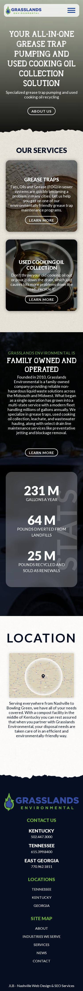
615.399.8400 (41, 852)
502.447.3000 (41, 837)
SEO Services (64, 985)
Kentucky (41, 897)
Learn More (41, 220)
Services (41, 944)
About (41, 928)
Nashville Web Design (34, 985)
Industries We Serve (41, 936)
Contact (41, 961)
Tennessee (41, 889)
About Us (41, 111)
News (42, 953)
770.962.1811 (41, 866)
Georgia (42, 905)
